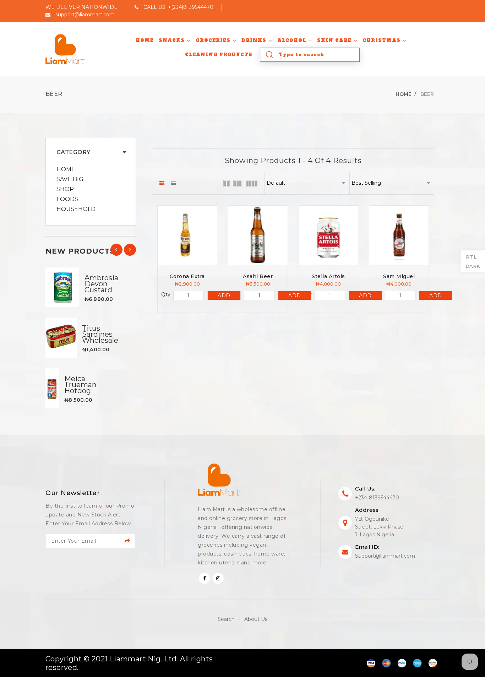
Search (227, 619)
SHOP (65, 189)
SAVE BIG (69, 179)
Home (404, 94)
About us (255, 619)
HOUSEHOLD (76, 209)
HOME (65, 169)
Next (130, 250)
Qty (165, 294)
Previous (116, 250)
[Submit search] (269, 54)
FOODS (67, 199)
